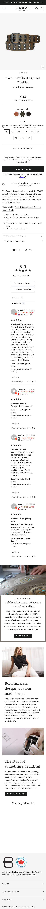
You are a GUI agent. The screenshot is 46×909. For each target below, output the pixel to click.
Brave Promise (15, 794)
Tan (16, 114)
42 (29, 138)
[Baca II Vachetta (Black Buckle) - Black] (9, 844)
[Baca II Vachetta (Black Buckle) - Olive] (7, 844)
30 (19, 132)
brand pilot (30, 907)
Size (23, 121)
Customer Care (10, 891)
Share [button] (16, 377)
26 (7, 132)
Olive (22, 114)
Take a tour (23, 636)
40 (22, 138)
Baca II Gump (20, 207)
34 (32, 132)
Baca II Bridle (8, 210)
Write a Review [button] (24, 283)
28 (13, 132)
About (5, 883)
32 (26, 132)
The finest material (15, 236)
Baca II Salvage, (34, 207)
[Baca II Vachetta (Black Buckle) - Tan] (4, 844)
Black (28, 114)
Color (23, 109)
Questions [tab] (16, 303)
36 (38, 132)
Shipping (16, 100)
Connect (7, 900)
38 (16, 138)
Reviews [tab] (16, 298)
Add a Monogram (23, 148)
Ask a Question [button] (24, 289)
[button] (28, 382)
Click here (27, 183)
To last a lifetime (14, 241)
